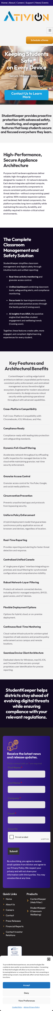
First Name (15, 767)
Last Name (15, 783)
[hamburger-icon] (50, 30)
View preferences (26, 1000)
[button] (48, 959)
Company (14, 798)
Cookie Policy (17, 1007)
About (12, 2)
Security (13, 828)
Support (30, 2)
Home (4, 2)
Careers (20, 2)
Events (45, 2)
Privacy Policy (17, 867)
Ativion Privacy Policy (32, 1007)
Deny (26, 993)
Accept (26, 985)
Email (12, 813)
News (38, 2)
